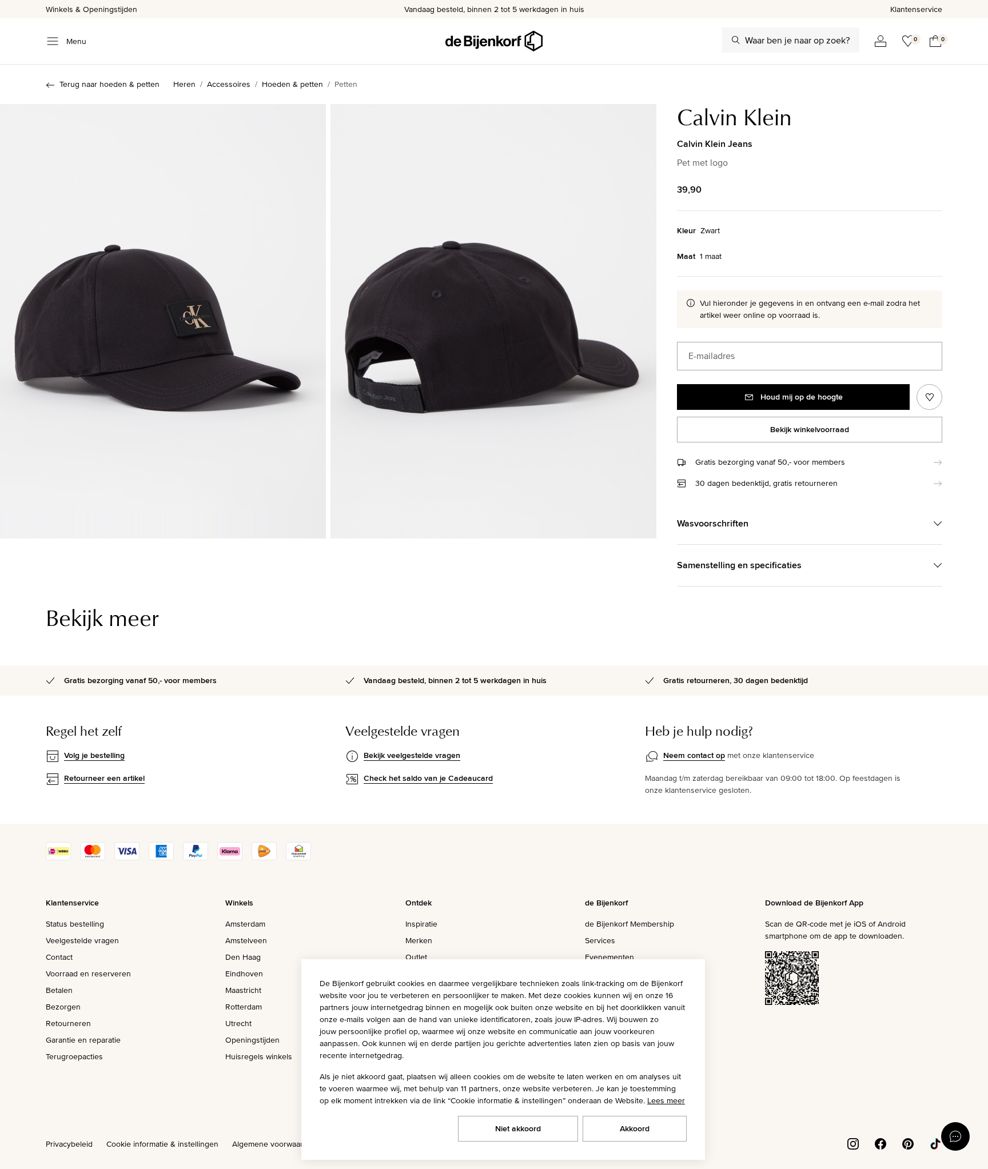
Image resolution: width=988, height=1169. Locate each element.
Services (600, 940)
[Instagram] (853, 1142)
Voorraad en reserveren (88, 973)
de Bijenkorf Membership (629, 923)
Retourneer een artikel (104, 778)
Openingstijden (252, 1039)
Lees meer (666, 1100)
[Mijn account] (880, 41)
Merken (418, 940)
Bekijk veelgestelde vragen (412, 755)
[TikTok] (935, 1142)
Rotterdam (243, 1006)
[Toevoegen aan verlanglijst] (929, 397)
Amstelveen (246, 940)
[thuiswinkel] (298, 857)
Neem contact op (694, 755)
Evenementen (609, 956)
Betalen (59, 990)
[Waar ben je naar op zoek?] (736, 40)
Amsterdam (245, 923)
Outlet (416, 956)
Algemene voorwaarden (274, 1143)
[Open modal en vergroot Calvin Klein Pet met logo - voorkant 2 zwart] (163, 321)
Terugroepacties (74, 1056)
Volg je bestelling (94, 755)
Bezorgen (63, 1006)
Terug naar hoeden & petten (109, 84)
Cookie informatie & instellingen (162, 1143)
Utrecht (238, 1023)
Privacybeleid (69, 1143)
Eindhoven (244, 973)
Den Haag (243, 956)
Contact (59, 956)
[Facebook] (880, 1142)
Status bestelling (75, 923)
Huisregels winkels (258, 1056)
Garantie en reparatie (83, 1039)
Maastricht (243, 990)
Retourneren (68, 1023)
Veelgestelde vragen (82, 940)
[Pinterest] (908, 1142)
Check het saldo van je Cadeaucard (428, 778)
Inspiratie (421, 923)
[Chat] (955, 1136)
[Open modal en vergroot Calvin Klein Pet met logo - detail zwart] (493, 321)
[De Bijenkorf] (494, 41)
